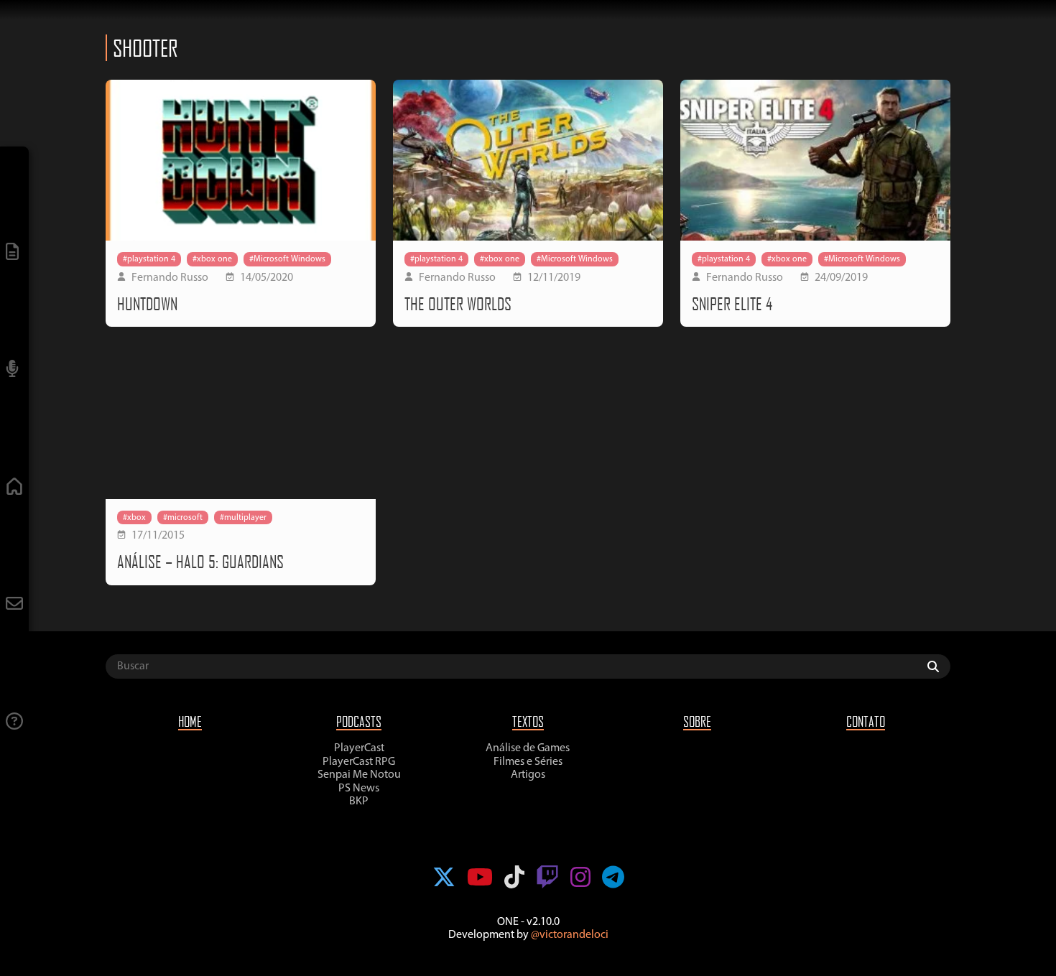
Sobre (697, 721)
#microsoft (183, 517)
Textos (528, 721)
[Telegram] (613, 878)
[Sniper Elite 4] (815, 160)
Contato (865, 721)
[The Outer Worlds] (528, 160)
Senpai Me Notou (359, 775)
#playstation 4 (149, 259)
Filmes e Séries (528, 762)
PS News (358, 788)
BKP (359, 801)
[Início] (14, 488)
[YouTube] (480, 878)
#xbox (134, 517)
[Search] (936, 666)
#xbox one (212, 259)
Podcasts (358, 721)
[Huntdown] (241, 160)
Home (190, 721)
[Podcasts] (14, 370)
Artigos (528, 775)
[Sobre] (14, 722)
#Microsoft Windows (287, 259)
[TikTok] (514, 878)
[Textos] (14, 253)
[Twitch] (547, 878)
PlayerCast (359, 748)
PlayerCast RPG (359, 762)
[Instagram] (580, 878)
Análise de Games (528, 748)
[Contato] (14, 605)
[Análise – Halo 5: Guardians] (241, 418)
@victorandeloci (569, 935)
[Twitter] (443, 878)
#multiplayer (243, 517)
